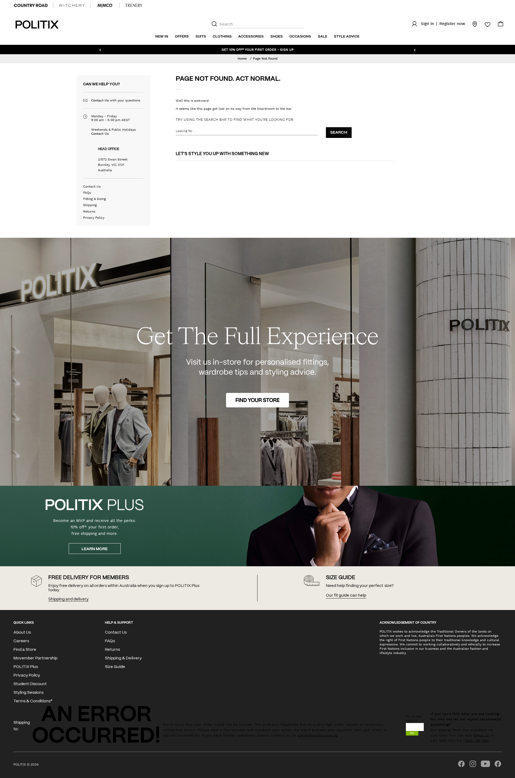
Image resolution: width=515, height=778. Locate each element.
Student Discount (30, 684)
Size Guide (115, 667)
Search (338, 132)
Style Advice (346, 36)
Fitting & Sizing (94, 199)
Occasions (300, 36)
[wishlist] (484, 24)
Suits (201, 36)
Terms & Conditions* (32, 701)
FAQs (87, 193)
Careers (21, 641)
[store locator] (471, 24)
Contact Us (100, 100)
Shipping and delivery (68, 599)
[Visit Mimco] (104, 5)
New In (161, 36)
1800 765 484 (476, 741)
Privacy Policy (93, 218)
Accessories (251, 36)
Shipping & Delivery (123, 658)
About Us (22, 632)
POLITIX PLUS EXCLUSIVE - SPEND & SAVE (257, 49)
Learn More (95, 549)
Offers (182, 36)
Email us (481, 735)
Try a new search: (414, 719)
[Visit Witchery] (71, 5)
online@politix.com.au (318, 735)
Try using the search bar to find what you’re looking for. (235, 120)
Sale (322, 36)
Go (412, 733)
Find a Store (24, 650)
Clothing (222, 36)
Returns (89, 211)
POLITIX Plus (25, 667)
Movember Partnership (35, 658)
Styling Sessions (28, 693)
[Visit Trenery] (134, 5)
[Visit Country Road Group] (31, 5)
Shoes (276, 36)
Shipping (90, 205)
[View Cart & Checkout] (500, 25)
